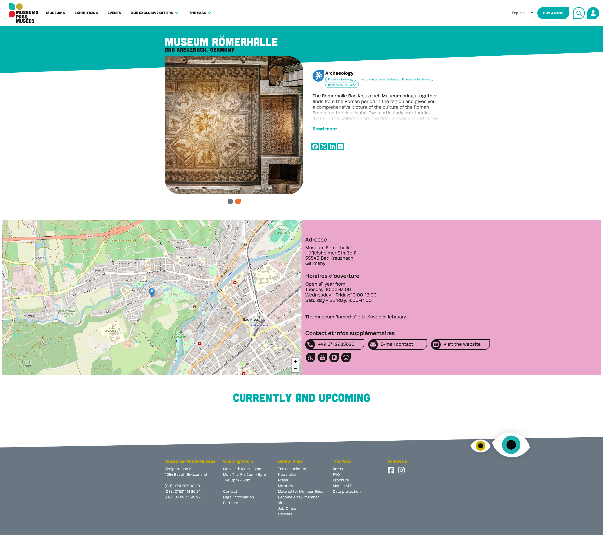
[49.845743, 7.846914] (152, 292)
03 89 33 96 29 (188, 497)
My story (285, 486)
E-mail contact (397, 344)
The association (292, 469)
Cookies (285, 514)
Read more (325, 129)
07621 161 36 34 (188, 492)
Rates (338, 469)
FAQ (336, 475)
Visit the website (462, 344)
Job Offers (287, 509)
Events (114, 13)
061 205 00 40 (187, 486)
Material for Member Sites (300, 492)
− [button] (295, 369)
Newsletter (287, 475)
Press (283, 480)
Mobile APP (343, 486)
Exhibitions (86, 13)
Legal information (238, 497)
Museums (55, 13)
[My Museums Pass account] (593, 12)
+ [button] (295, 361)
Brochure (341, 480)
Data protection (347, 492)
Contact (230, 492)
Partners (230, 503)
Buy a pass (553, 13)
